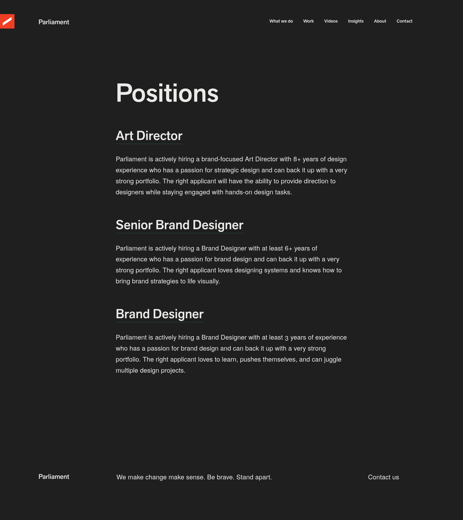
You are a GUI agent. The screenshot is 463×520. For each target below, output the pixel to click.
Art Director (149, 135)
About (380, 21)
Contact (404, 21)
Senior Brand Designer (179, 224)
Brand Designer (160, 313)
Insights (356, 21)
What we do (281, 21)
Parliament (54, 22)
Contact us (383, 476)
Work (308, 21)
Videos (331, 21)
